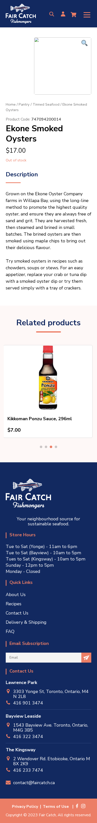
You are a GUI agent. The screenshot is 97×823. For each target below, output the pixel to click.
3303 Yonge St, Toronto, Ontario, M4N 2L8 (51, 694)
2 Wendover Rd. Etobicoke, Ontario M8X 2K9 (51, 761)
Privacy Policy (25, 806)
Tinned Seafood (46, 104)
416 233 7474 (28, 770)
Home (11, 104)
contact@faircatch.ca (34, 782)
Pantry (24, 104)
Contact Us (17, 613)
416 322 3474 (28, 736)
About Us (16, 595)
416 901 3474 (28, 702)
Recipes (13, 604)
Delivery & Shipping (26, 622)
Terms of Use (56, 806)
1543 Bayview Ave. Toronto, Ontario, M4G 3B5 (50, 728)
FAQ (10, 631)
